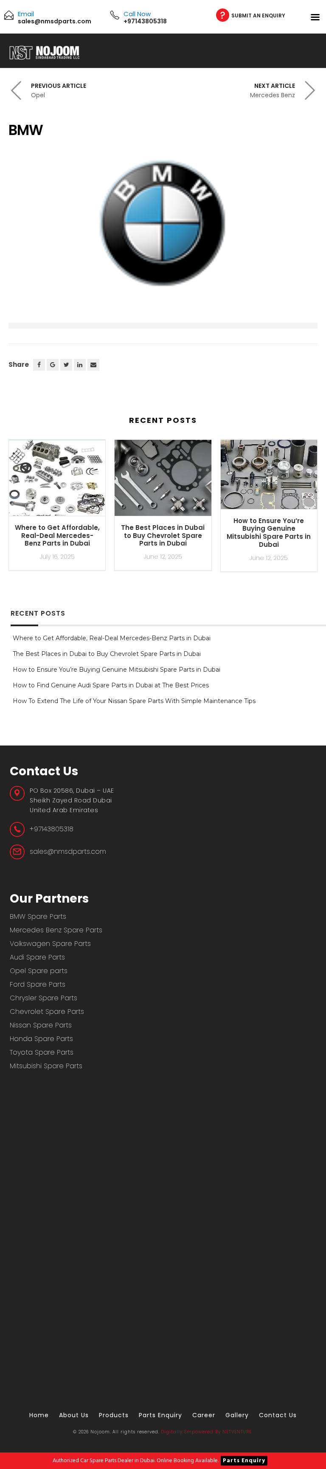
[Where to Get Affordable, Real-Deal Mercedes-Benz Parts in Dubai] (57, 481)
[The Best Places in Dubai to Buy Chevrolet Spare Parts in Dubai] (163, 481)
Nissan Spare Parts (41, 1025)
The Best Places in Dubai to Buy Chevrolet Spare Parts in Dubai (163, 535)
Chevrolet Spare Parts (47, 1011)
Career (203, 1415)
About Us (74, 1415)
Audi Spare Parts (37, 957)
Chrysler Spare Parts (43, 998)
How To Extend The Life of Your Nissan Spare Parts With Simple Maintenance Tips (134, 701)
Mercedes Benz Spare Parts (56, 930)
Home (39, 1415)
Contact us (278, 1415)
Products (114, 1415)
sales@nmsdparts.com (68, 851)
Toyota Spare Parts (41, 1052)
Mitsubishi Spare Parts (46, 1066)
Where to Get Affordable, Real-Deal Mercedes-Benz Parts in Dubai (57, 535)
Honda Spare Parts (41, 1039)
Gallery (237, 1415)
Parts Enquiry (244, 1460)
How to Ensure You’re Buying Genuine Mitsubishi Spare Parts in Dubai (269, 532)
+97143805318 (51, 829)
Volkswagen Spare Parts (50, 943)
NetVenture (237, 1432)
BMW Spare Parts (38, 916)
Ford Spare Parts (37, 984)
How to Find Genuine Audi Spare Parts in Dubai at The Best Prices (111, 685)
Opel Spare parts (38, 971)
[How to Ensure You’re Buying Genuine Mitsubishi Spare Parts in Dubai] (269, 478)
